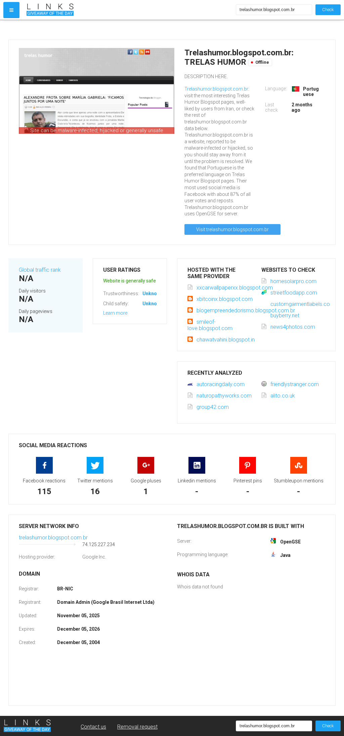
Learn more (115, 313)
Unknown (152, 293)
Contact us (93, 727)
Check (328, 9)
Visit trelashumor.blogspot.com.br (232, 229)
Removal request (137, 727)
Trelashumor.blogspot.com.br (216, 89)
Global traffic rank (40, 270)
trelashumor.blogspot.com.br (53, 537)
